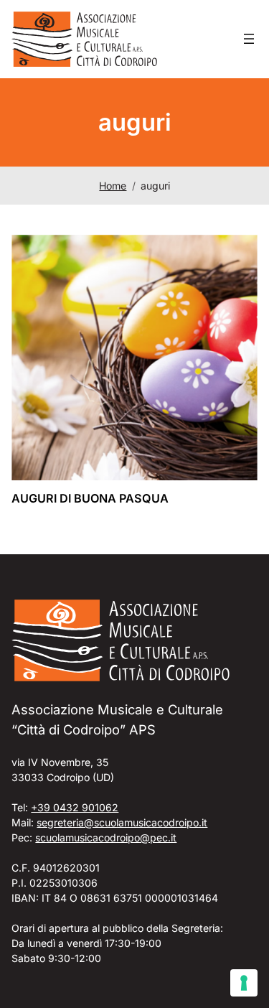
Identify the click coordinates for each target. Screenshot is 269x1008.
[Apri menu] (249, 38)
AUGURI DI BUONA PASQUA (90, 498)
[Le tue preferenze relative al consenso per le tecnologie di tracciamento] (244, 983)
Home (112, 185)
